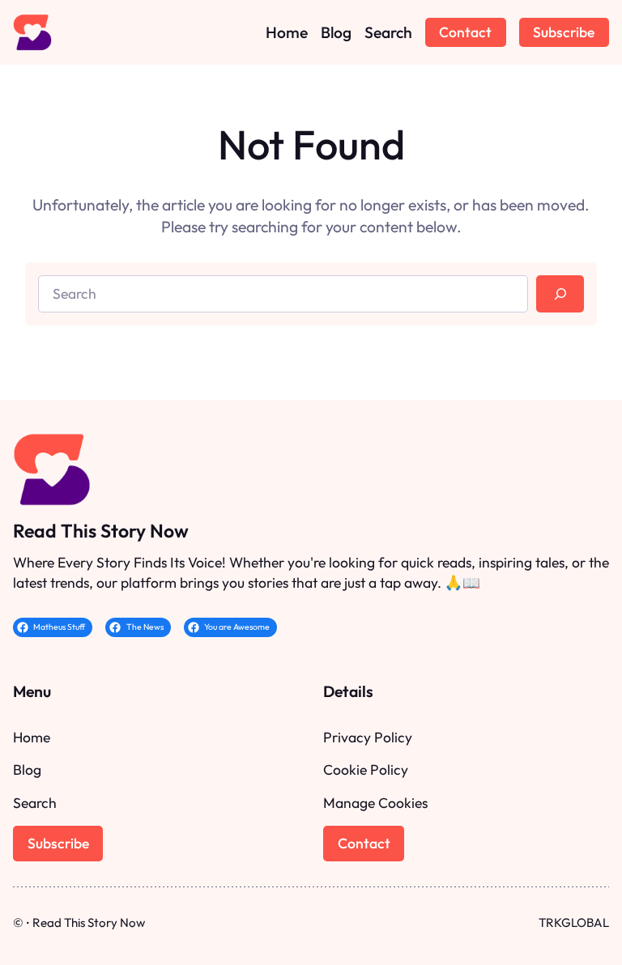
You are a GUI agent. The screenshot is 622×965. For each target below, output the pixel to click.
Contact (465, 32)
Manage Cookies (375, 802)
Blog (27, 769)
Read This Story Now (101, 530)
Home (31, 737)
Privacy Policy (367, 737)
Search (35, 802)
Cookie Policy (365, 769)
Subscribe (563, 32)
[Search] (560, 293)
